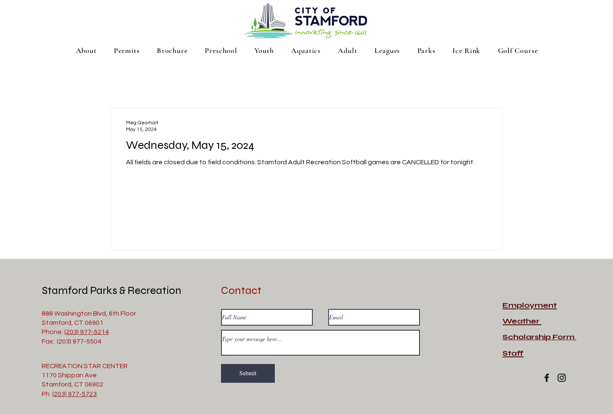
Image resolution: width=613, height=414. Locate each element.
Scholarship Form (539, 336)
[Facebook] (546, 377)
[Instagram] (561, 377)
